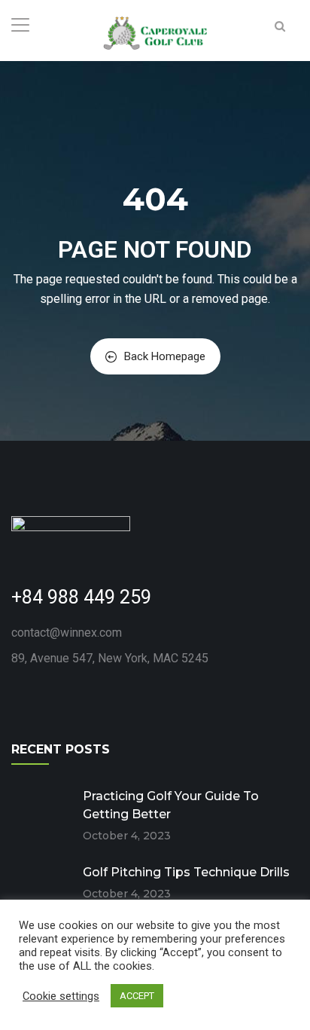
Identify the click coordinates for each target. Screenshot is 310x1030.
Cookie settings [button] (61, 996)
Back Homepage (164, 356)
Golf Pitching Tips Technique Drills (186, 872)
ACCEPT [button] (137, 995)
